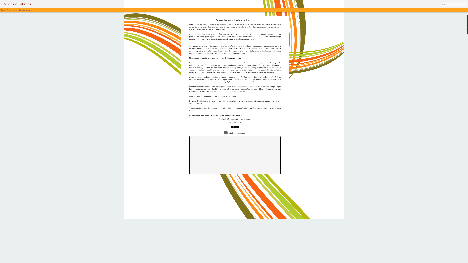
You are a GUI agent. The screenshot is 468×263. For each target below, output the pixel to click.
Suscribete (30, 10)
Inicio (3, 10)
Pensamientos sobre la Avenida (232, 20)
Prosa (239, 122)
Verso (15, 10)
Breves (22, 10)
